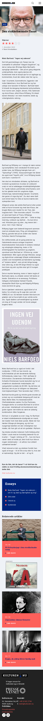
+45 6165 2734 (25, 701)
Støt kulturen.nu (8, 473)
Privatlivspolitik (8, 709)
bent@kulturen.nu (26, 704)
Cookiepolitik (7, 712)
